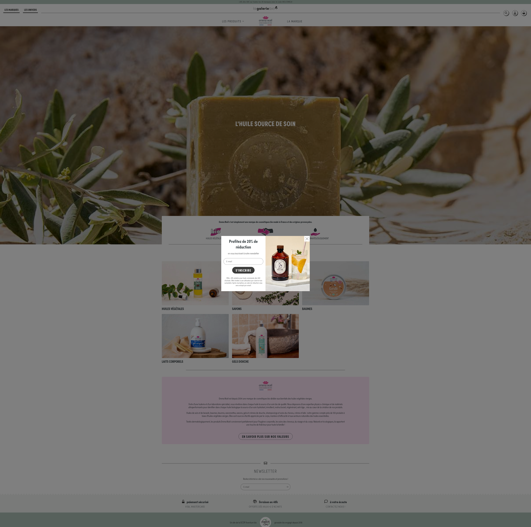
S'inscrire (243, 270)
